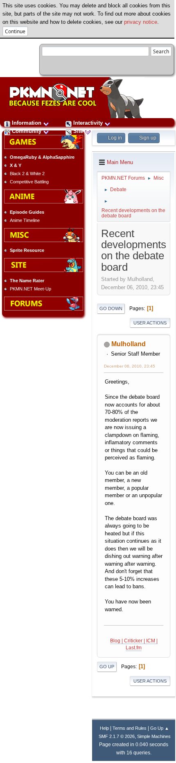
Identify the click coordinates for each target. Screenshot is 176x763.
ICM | (152, 641)
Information (26, 123)
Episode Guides (27, 212)
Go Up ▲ (159, 728)
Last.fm (134, 648)
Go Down (110, 308)
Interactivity (88, 123)
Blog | (117, 641)
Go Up (106, 666)
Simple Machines (154, 736)
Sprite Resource (27, 250)
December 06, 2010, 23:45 (129, 366)
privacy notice (140, 22)
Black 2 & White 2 (27, 173)
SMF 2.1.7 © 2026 (117, 736)
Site (78, 131)
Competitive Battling (29, 181)
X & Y (15, 165)
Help (104, 728)
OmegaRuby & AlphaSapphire (42, 157)
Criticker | (135, 641)
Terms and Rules (130, 728)
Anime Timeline (25, 220)
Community (26, 131)
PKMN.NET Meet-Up (30, 288)
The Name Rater (27, 280)
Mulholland (128, 343)
